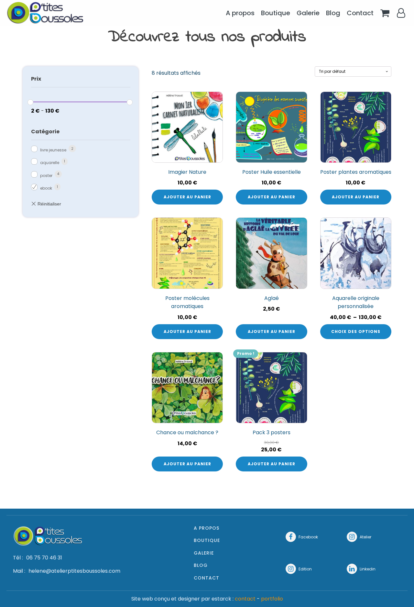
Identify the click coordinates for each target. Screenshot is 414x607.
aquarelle (49, 162)
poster (46, 175)
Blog (333, 12)
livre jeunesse (53, 150)
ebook (46, 188)
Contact (360, 12)
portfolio (272, 598)
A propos (240, 12)
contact (245, 598)
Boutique (275, 12)
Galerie (308, 12)
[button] (301, 537)
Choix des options (355, 331)
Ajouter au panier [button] (187, 197)
